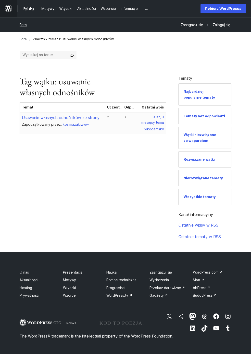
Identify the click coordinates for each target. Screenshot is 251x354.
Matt (198, 280)
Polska (71, 323)
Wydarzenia (159, 280)
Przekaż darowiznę (167, 288)
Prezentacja (73, 272)
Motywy (69, 280)
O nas (24, 272)
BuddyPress (205, 295)
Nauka (111, 272)
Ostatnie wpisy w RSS (198, 225)
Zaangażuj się (161, 272)
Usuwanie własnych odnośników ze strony (61, 117)
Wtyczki (69, 288)
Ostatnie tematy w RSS (199, 236)
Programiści (115, 288)
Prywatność (29, 295)
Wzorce (69, 295)
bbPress (202, 288)
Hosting (26, 288)
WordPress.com (208, 272)
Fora (23, 25)
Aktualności (29, 280)
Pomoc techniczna (121, 280)
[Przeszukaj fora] (71, 55)
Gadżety (159, 295)
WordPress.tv (119, 295)
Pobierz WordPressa (223, 8)
